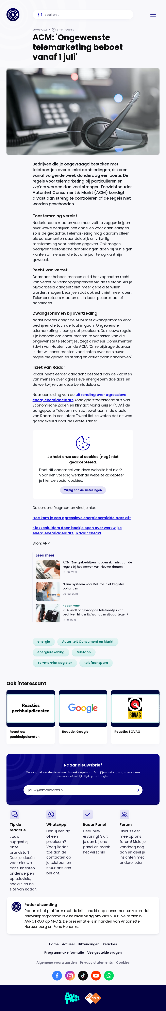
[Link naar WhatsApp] (109, 976)
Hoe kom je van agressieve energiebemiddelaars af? (82, 517)
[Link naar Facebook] (57, 976)
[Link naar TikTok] (83, 976)
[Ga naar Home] (12, 14)
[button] (153, 14)
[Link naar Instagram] (70, 976)
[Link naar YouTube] (96, 976)
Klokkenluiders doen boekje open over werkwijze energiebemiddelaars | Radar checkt (77, 530)
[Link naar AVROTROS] (72, 998)
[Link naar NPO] (93, 998)
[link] (44, 642)
